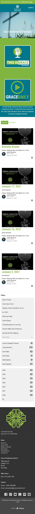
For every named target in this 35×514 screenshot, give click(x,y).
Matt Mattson (17, 360)
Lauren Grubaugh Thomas (17, 343)
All (3, 399)
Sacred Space (6, 320)
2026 (17, 370)
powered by (16, 510)
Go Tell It (5, 312)
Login (17, 502)
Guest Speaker (17, 364)
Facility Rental (5, 451)
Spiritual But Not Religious (10, 333)
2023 (17, 382)
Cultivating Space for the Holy (11, 325)
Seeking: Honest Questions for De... (13, 308)
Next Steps (4, 449)
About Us (3, 443)
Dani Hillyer (17, 351)
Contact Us (4, 453)
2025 (17, 374)
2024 (17, 378)
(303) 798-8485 (10, 485)
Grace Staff (4, 445)
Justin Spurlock (17, 347)
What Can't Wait (7, 316)
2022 (17, 387)
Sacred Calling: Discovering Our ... (12, 329)
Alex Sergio (17, 356)
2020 (17, 395)
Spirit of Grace (6, 300)
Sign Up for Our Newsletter (9, 434)
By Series (12, 122)
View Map (4, 468)
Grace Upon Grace (8, 304)
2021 (17, 391)
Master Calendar (6, 447)
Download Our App (7, 431)
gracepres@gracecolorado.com (15, 488)
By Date (4, 122)
